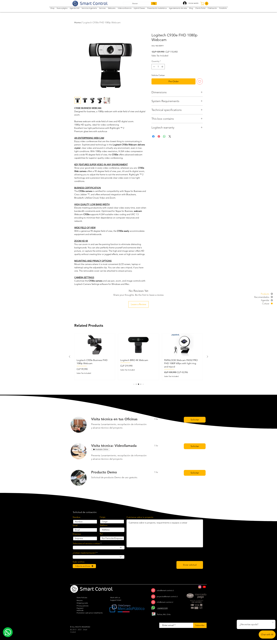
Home (77, 22)
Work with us (115, 597)
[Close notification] (273, 622)
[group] (138, 356)
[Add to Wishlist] (200, 81)
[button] (205, 3)
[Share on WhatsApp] (164, 136)
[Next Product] (207, 356)
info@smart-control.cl (165, 602)
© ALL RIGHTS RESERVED (80, 627)
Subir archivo (78, 562)
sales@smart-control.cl (165, 590)
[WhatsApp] (153, 607)
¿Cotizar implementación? (84, 553)
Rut (101, 534)
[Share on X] (170, 136)
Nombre (76, 517)
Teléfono (103, 525)
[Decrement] (154, 66)
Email (75, 525)
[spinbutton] (158, 66)
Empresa (77, 534)
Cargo (102, 517)
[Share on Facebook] (153, 136)
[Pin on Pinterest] (159, 136)
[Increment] (162, 66)
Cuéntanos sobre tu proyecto (140, 517)
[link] (119, 419)
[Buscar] (154, 3)
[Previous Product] (69, 356)
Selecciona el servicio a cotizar (86, 543)
